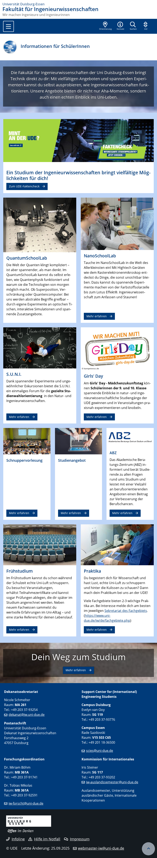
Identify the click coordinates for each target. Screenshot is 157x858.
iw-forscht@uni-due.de (26, 803)
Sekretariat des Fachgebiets (125, 610)
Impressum (80, 839)
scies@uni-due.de (99, 750)
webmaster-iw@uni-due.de (101, 848)
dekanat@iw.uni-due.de (27, 714)
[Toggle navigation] (8, 26)
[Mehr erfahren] (117, 223)
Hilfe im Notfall (47, 839)
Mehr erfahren (96, 316)
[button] (120, 26)
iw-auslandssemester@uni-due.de (112, 782)
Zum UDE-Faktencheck (24, 186)
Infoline (18, 839)
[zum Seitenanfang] (148, 848)
